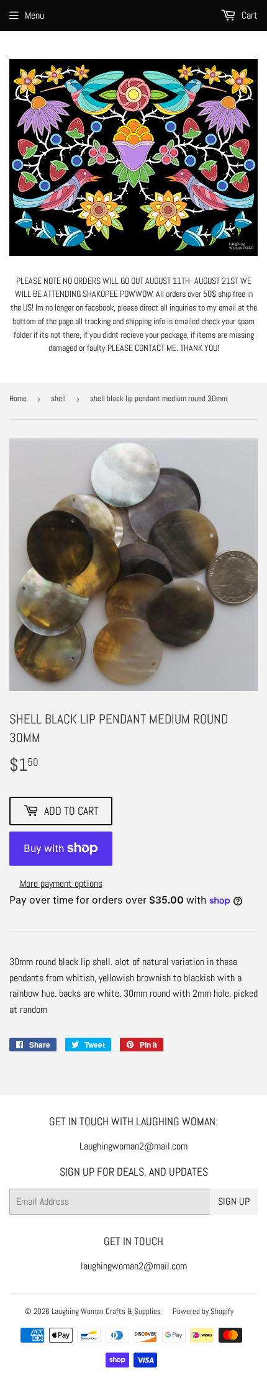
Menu (34, 15)
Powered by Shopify (203, 1311)
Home (18, 398)
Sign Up (234, 1201)
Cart (248, 15)
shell (58, 398)
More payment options (61, 883)
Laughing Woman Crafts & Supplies (106, 1311)
